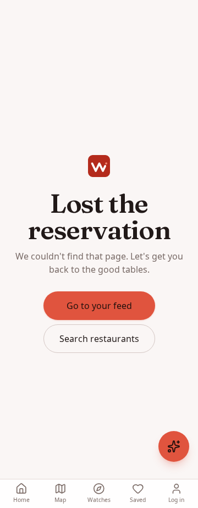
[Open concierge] (173, 446)
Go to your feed (99, 306)
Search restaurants (99, 339)
